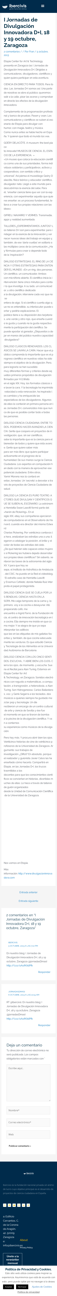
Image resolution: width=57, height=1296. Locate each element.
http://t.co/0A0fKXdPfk (20, 965)
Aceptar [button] (8, 1287)
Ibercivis (12, 942)
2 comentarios (12, 51)
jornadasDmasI (16, 991)
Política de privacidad (28, 1292)
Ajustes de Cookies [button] (42, 1286)
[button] (42, 5)
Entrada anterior (28, 892)
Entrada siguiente (28, 901)
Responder (44, 972)
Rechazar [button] (22, 1287)
